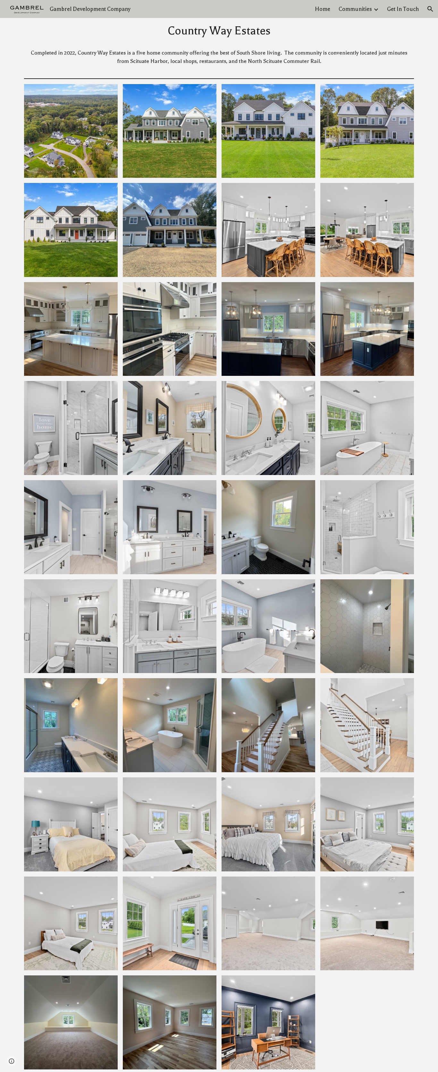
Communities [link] (355, 9)
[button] (430, 9)
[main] (219, 31)
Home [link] (322, 9)
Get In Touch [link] (403, 9)
